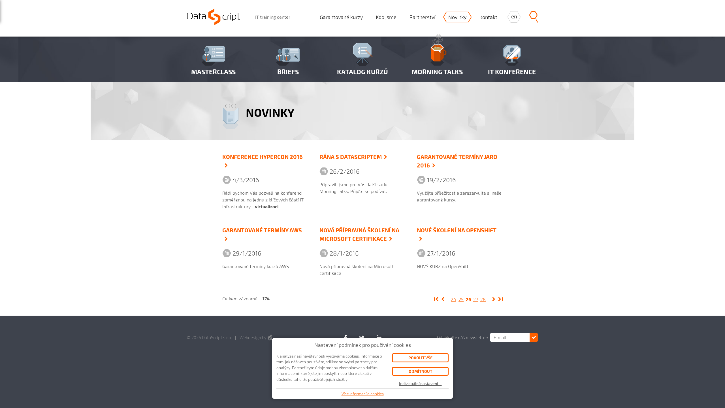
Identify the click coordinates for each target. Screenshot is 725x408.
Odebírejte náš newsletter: (462, 337)
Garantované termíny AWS (262, 230)
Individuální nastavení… (420, 383)
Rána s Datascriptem (350, 156)
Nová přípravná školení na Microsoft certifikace (359, 234)
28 (483, 299)
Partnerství (422, 17)
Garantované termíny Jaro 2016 (457, 161)
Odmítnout (420, 371)
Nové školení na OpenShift (456, 230)
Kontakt (488, 17)
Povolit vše (420, 357)
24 (453, 299)
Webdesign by (253, 337)
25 (461, 299)
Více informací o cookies (363, 393)
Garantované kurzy (341, 17)
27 (475, 299)
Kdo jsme (386, 17)
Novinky (457, 17)
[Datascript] (213, 16)
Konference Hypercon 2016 (262, 156)
